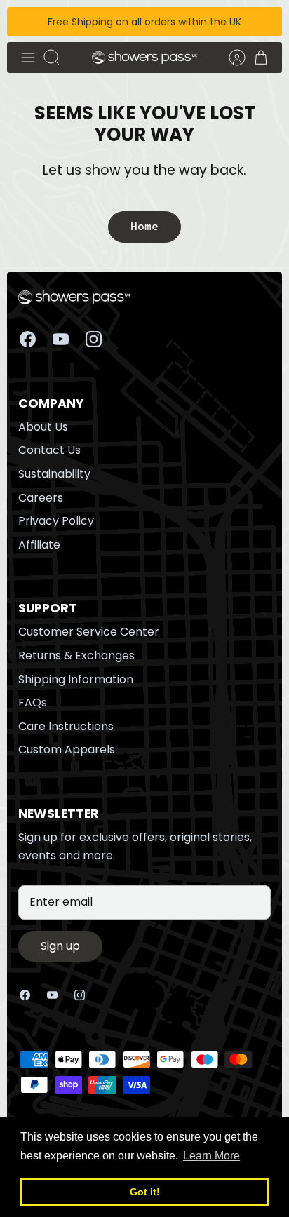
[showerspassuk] (144, 58)
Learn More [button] (211, 1156)
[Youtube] (60, 339)
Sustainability (54, 474)
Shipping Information (75, 679)
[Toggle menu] (28, 57)
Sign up (60, 946)
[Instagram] (93, 339)
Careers (40, 498)
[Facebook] (27, 339)
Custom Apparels (66, 749)
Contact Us (49, 450)
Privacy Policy (56, 521)
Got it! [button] (145, 1191)
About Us (43, 427)
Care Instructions (66, 726)
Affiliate (39, 545)
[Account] (230, 57)
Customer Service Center (88, 632)
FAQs (32, 702)
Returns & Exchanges (76, 655)
